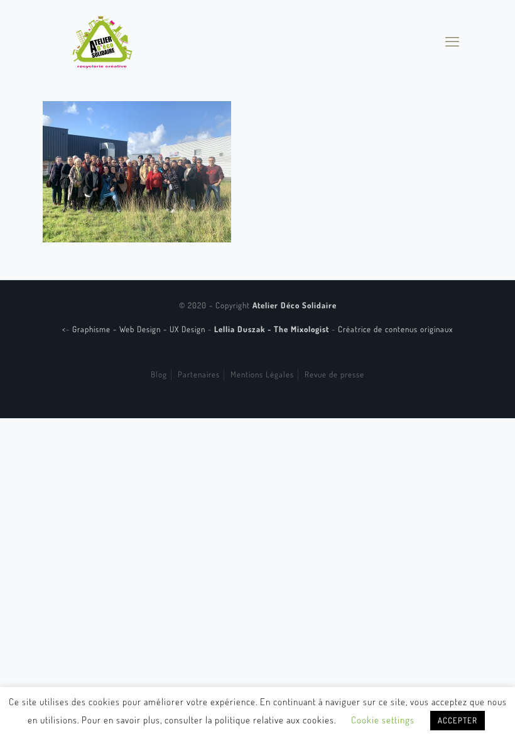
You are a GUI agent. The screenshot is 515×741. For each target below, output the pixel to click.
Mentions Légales (262, 374)
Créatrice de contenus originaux (395, 329)
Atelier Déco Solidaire (294, 305)
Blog (159, 374)
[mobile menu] (452, 40)
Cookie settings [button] (383, 720)
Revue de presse (334, 374)
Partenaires (199, 374)
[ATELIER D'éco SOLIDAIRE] (102, 41)
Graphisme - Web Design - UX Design (140, 329)
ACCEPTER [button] (457, 720)
